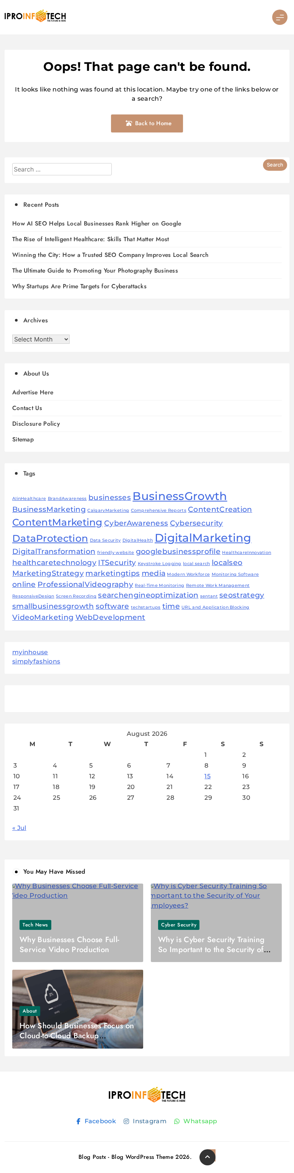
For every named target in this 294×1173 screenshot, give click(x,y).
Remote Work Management (218, 585)
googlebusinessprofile (178, 551)
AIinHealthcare (29, 498)
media (154, 573)
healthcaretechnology (54, 562)
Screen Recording (76, 596)
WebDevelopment (110, 617)
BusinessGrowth (179, 496)
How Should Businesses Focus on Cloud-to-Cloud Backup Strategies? (77, 1035)
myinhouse (30, 652)
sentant (209, 596)
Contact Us (27, 408)
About (30, 1011)
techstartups (146, 607)
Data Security (105, 540)
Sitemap (23, 439)
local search (196, 563)
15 (207, 776)
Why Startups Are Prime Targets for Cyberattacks (79, 286)
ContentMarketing (57, 522)
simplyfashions (36, 661)
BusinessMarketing (49, 509)
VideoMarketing (43, 617)
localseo (227, 562)
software (112, 606)
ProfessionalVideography (85, 584)
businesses (109, 497)
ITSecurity (117, 562)
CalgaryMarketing (108, 510)
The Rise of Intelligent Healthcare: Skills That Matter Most (90, 239)
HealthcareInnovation (246, 552)
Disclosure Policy (36, 423)
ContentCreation (220, 509)
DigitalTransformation (53, 551)
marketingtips (112, 573)
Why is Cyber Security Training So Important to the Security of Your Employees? (211, 949)
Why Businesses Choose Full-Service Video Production (69, 944)
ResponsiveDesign (33, 596)
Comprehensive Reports (158, 510)
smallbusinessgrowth (53, 606)
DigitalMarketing (203, 537)
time (171, 606)
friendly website (115, 552)
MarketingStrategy (48, 573)
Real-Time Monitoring (159, 585)
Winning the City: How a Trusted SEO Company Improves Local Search (110, 254)
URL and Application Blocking (215, 607)
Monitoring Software (235, 574)
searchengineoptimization (148, 595)
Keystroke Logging (159, 563)
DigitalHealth (137, 540)
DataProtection (50, 538)
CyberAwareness (136, 523)
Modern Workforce (188, 574)
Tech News (35, 924)
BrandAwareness (67, 498)
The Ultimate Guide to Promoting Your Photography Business (95, 270)
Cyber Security (178, 924)
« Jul (19, 828)
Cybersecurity (196, 523)
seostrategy (241, 595)
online (24, 584)
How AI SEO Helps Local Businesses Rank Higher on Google (96, 223)
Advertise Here (32, 392)
